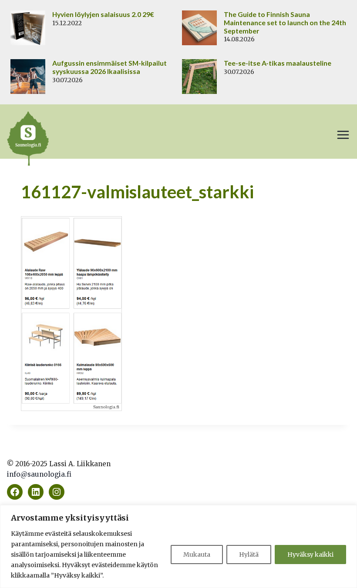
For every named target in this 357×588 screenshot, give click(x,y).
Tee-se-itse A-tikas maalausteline (277, 63)
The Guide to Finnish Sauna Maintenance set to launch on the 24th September (285, 22)
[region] (178, 546)
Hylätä (249, 554)
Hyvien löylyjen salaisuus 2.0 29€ (103, 14)
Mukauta (196, 554)
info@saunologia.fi (39, 474)
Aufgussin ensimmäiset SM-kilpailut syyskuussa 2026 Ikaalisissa (109, 67)
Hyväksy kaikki (310, 554)
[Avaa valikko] (343, 135)
